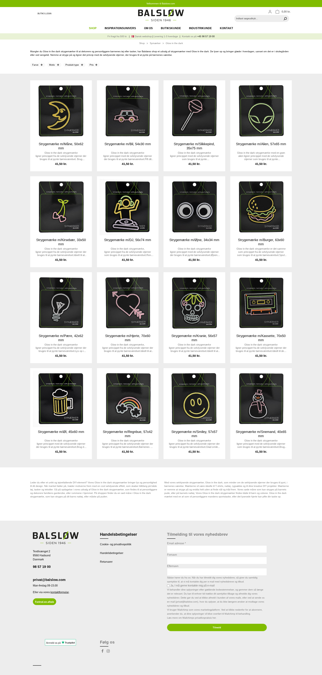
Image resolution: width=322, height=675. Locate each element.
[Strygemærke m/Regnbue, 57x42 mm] (128, 399)
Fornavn (172, 554)
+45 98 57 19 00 (206, 36)
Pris (92, 64)
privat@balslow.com (49, 580)
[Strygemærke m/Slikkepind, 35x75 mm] (194, 111)
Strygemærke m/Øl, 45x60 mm (61, 432)
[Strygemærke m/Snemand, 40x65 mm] (261, 399)
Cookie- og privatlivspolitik (115, 544)
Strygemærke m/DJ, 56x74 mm (127, 240)
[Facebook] (103, 652)
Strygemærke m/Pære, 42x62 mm (61, 338)
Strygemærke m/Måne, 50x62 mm (61, 146)
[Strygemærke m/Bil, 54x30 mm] (128, 111)
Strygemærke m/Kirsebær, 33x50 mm (61, 242)
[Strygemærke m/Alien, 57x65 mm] (261, 111)
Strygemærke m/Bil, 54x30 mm (127, 144)
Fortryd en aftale (44, 601)
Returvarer (106, 561)
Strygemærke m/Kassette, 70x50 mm (261, 338)
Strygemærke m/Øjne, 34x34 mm (194, 240)
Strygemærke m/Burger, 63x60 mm (261, 242)
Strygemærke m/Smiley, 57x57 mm (194, 434)
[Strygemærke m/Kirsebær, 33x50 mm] (61, 207)
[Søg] (285, 18)
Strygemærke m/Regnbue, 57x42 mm (127, 434)
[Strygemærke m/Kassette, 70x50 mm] (261, 303)
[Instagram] (108, 652)
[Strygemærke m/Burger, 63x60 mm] (261, 207)
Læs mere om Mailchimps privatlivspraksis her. (192, 617)
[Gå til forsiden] (161, 15)
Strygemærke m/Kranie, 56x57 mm (194, 338)
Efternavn (172, 566)
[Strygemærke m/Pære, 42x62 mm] (61, 303)
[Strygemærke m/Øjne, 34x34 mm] (194, 207)
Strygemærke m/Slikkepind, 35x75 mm (194, 146)
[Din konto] (270, 11)
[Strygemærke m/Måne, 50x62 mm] (61, 111)
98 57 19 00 (42, 567)
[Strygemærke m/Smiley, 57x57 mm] (194, 399)
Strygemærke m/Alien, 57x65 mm (261, 144)
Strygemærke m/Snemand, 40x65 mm (261, 434)
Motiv (52, 64)
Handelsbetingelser (111, 553)
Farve (35, 64)
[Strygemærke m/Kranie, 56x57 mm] (194, 303)
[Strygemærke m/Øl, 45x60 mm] (61, 399)
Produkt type (72, 64)
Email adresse (176, 543)
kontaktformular (59, 592)
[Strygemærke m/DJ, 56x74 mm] (128, 207)
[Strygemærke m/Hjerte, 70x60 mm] (128, 303)
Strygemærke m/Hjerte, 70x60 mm (127, 338)
